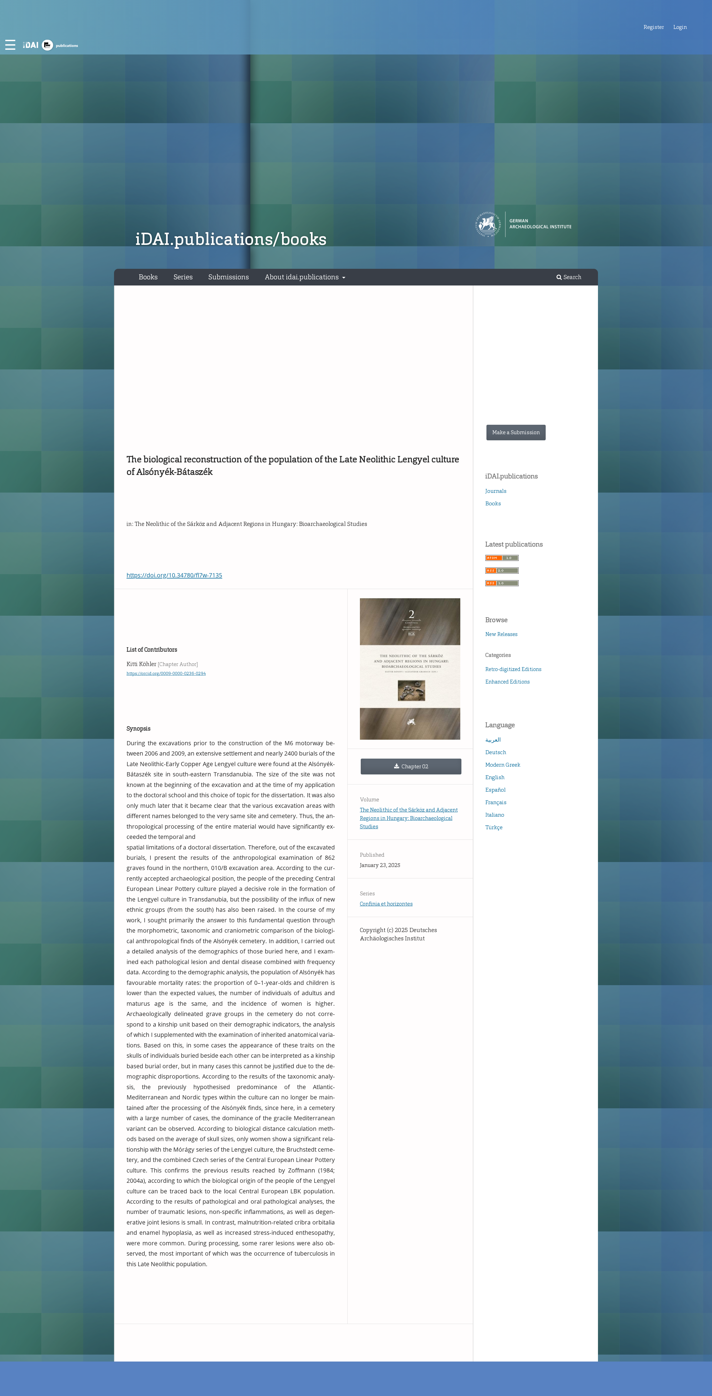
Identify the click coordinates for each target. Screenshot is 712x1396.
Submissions (228, 277)
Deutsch (495, 752)
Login (680, 27)
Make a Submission (516, 432)
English (495, 777)
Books (148, 277)
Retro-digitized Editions (513, 669)
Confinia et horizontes (386, 903)
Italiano (494, 814)
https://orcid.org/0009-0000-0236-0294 (166, 673)
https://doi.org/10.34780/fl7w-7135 (174, 575)
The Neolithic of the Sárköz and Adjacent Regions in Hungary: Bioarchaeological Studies (409, 818)
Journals (495, 491)
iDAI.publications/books (231, 239)
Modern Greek (502, 764)
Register (654, 27)
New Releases (501, 634)
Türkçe (494, 827)
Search (572, 277)
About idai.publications (302, 277)
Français (495, 802)
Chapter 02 (414, 766)
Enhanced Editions (507, 681)
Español (495, 789)
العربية (493, 739)
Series (183, 277)
